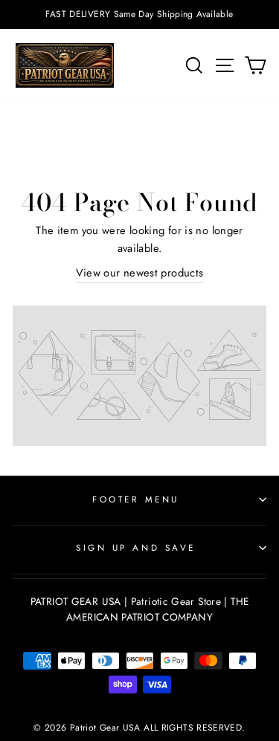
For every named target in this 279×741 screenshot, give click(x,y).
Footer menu (135, 499)
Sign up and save (136, 547)
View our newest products (140, 273)
